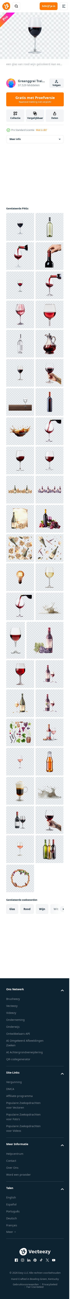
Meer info (15, 137)
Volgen (56, 85)
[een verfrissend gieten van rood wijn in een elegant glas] (20, 283)
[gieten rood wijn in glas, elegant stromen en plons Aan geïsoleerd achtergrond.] (20, 984)
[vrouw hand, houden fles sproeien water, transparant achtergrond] (20, 575)
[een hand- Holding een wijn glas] (20, 546)
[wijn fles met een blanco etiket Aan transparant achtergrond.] (20, 458)
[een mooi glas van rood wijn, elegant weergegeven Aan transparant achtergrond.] (20, 400)
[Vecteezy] (6, 6)
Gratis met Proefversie (35, 99)
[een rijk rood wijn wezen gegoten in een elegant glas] (20, 371)
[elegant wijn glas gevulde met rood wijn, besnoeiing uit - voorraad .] (45, 1017)
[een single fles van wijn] (20, 604)
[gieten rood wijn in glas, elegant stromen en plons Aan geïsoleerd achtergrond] (20, 663)
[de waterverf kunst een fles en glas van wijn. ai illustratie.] (20, 1236)
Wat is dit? (41, 130)
